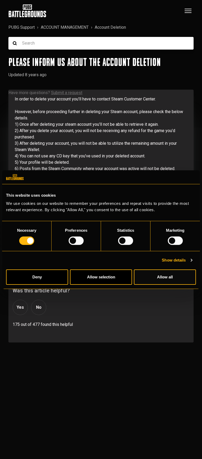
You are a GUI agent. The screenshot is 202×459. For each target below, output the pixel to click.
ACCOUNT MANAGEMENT (65, 27)
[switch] (76, 240)
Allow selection (101, 277)
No (39, 307)
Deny (37, 277)
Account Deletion (110, 27)
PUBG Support (21, 27)
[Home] (27, 10)
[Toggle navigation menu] (188, 10)
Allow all (165, 277)
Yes (20, 307)
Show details (174, 260)
